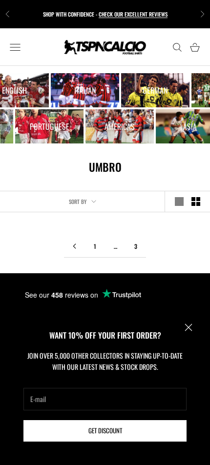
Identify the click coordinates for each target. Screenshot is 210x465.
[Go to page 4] (74, 246)
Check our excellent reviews (133, 14)
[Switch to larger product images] (179, 201)
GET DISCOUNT (105, 430)
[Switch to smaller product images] (195, 201)
